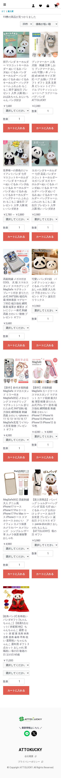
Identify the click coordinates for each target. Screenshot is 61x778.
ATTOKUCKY (30, 749)
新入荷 (10, 11)
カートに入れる (16, 128)
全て (3, 11)
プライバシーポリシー (29, 761)
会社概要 (29, 756)
